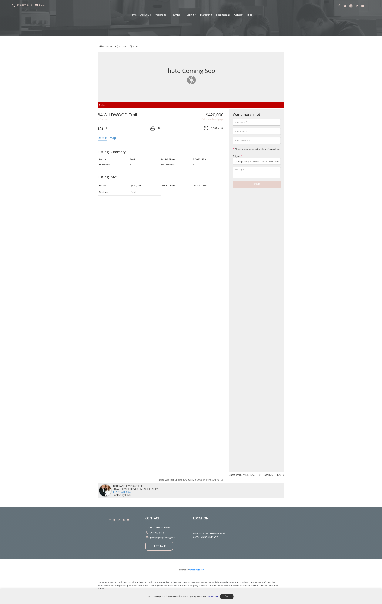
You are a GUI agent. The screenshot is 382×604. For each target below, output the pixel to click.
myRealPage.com (196, 569)
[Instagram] (119, 520)
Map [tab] (113, 138)
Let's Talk (159, 546)
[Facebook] (339, 6)
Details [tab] (102, 138)
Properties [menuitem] (160, 14)
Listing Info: (107, 176)
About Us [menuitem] (145, 14)
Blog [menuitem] (249, 14)
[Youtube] (128, 520)
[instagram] (351, 6)
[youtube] (363, 6)
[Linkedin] (124, 520)
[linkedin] (357, 6)
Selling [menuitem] (190, 14)
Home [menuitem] (133, 14)
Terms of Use (212, 596)
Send (257, 184)
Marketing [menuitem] (206, 14)
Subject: (237, 156)
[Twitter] (345, 6)
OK (227, 596)
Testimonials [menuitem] (223, 14)
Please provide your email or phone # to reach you (257, 149)
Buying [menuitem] (176, 14)
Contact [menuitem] (238, 14)
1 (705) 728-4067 (122, 492)
